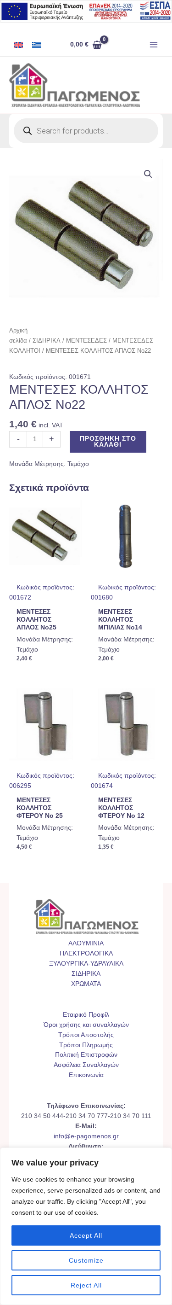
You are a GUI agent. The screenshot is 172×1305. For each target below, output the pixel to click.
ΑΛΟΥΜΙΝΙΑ (86, 943)
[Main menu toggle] (154, 45)
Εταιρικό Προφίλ (86, 1014)
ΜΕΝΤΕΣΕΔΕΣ (86, 341)
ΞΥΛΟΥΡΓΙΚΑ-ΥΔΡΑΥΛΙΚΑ (86, 963)
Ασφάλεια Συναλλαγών (86, 1064)
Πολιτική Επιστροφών (86, 1054)
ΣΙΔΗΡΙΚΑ (47, 341)
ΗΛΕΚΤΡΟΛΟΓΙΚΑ (86, 953)
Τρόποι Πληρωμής (86, 1045)
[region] (86, 1226)
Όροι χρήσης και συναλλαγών (86, 1024)
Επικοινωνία (86, 1075)
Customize (86, 1260)
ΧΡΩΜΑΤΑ (86, 983)
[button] (148, 174)
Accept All (86, 1235)
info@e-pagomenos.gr (86, 1136)
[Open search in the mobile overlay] (86, 131)
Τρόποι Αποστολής (86, 1034)
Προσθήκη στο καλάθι (108, 442)
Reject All (86, 1285)
